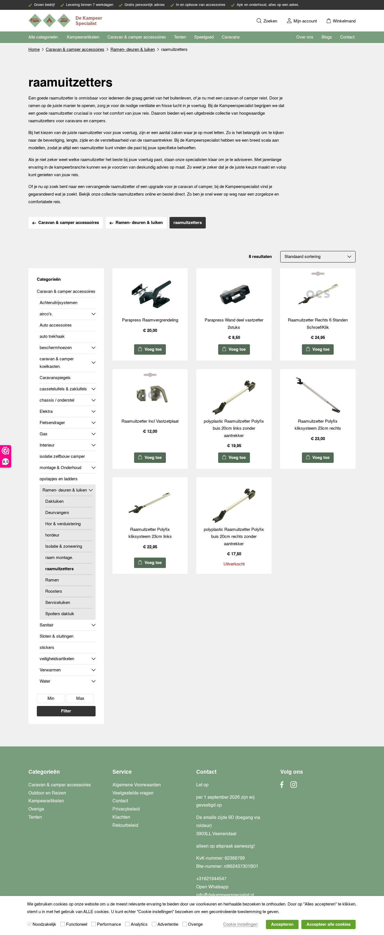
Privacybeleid (126, 809)
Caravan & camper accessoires (136, 37)
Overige (36, 809)
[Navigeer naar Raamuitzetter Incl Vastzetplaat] (150, 395)
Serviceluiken (57, 603)
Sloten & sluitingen (56, 636)
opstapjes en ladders (59, 479)
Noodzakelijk (44, 924)
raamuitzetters (59, 569)
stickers (47, 648)
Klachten (121, 817)
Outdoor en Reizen (47, 793)
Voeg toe (152, 349)
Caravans (231, 37)
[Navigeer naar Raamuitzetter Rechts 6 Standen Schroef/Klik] (318, 294)
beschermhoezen (56, 348)
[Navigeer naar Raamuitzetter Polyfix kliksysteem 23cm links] (150, 503)
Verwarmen (50, 670)
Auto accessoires (56, 325)
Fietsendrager (52, 423)
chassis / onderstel (57, 400)
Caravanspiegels (55, 378)
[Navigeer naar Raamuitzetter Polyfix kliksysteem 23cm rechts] (318, 395)
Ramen (52, 580)
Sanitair (46, 625)
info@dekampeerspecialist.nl (225, 895)
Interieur (47, 445)
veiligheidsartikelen (57, 659)
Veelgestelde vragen (132, 793)
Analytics (139, 924)
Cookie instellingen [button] (240, 924)
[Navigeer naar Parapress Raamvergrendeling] (150, 294)
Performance (109, 924)
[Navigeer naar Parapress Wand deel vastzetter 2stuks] (234, 294)
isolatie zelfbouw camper (62, 456)
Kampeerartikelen (83, 37)
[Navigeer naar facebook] (282, 786)
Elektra (46, 411)
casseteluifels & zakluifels (63, 389)
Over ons (304, 37)
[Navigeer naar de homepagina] (65, 20)
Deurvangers (57, 513)
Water (45, 681)
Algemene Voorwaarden (136, 785)
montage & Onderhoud (60, 468)
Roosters (53, 591)
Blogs (327, 37)
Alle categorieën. (43, 37)
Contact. (348, 37)
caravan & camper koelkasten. (57, 363)
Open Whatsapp (212, 887)
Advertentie (167, 924)
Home (34, 49)
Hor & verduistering (63, 524)
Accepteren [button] (282, 924)
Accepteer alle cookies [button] (328, 924)
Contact (120, 801)
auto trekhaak (52, 336)
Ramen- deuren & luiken (132, 49)
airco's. (46, 314)
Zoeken (269, 21)
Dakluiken (54, 501)
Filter (66, 711)
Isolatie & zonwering (63, 546)
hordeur (52, 535)
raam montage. (59, 558)
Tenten (180, 37)
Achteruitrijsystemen (58, 303)
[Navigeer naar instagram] (293, 786)
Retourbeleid (125, 825)
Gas (44, 434)
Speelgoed (204, 37)
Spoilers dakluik (59, 614)
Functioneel (76, 924)
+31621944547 (211, 879)
